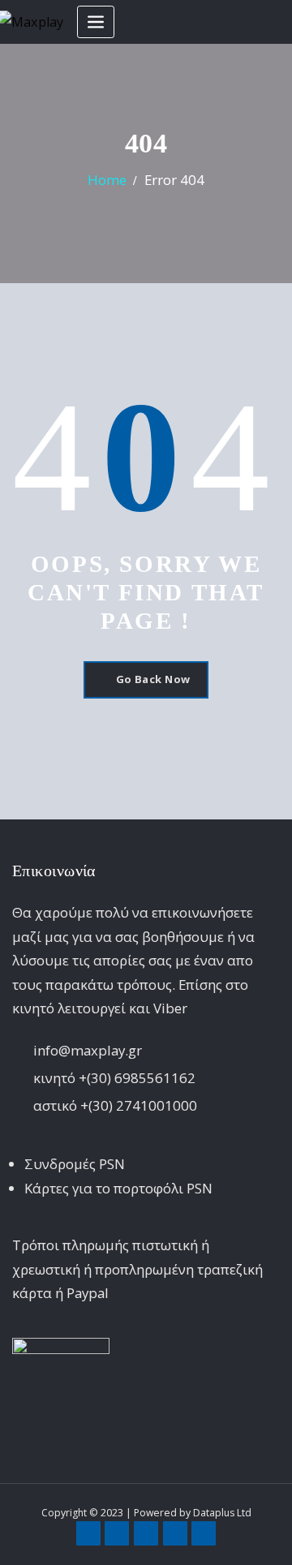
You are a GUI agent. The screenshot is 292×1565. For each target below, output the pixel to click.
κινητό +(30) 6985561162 (114, 1077)
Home (107, 179)
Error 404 (174, 179)
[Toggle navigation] (95, 22)
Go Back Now (153, 679)
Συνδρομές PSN (74, 1163)
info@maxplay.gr (87, 1050)
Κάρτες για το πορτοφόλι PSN (118, 1188)
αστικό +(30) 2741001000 (115, 1105)
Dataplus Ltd (222, 1513)
